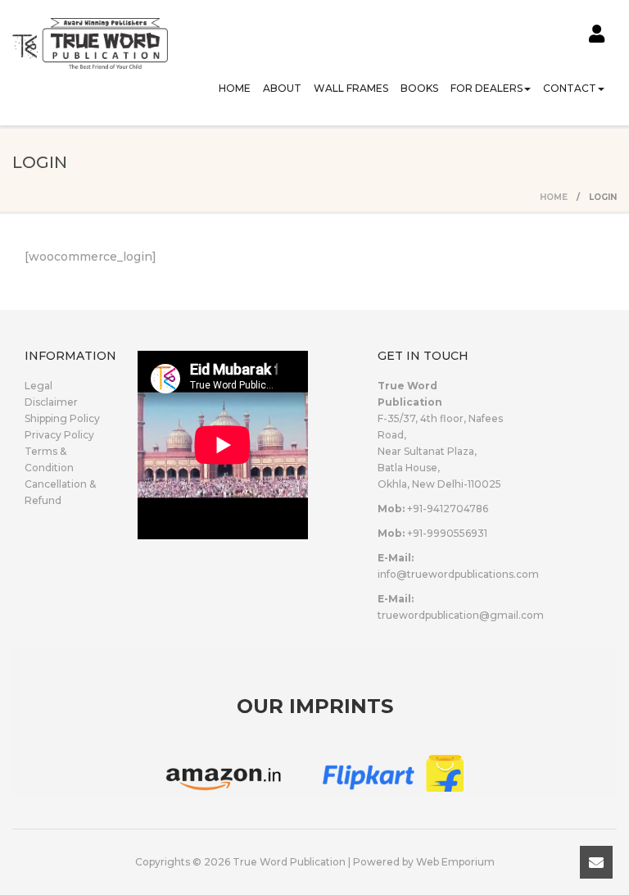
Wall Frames (351, 88)
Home (235, 88)
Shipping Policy (62, 418)
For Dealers (486, 88)
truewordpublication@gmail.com (461, 615)
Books (419, 88)
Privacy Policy (59, 435)
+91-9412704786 (447, 508)
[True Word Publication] (90, 32)
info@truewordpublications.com (458, 574)
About (282, 88)
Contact (569, 88)
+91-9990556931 (447, 533)
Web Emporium (455, 862)
